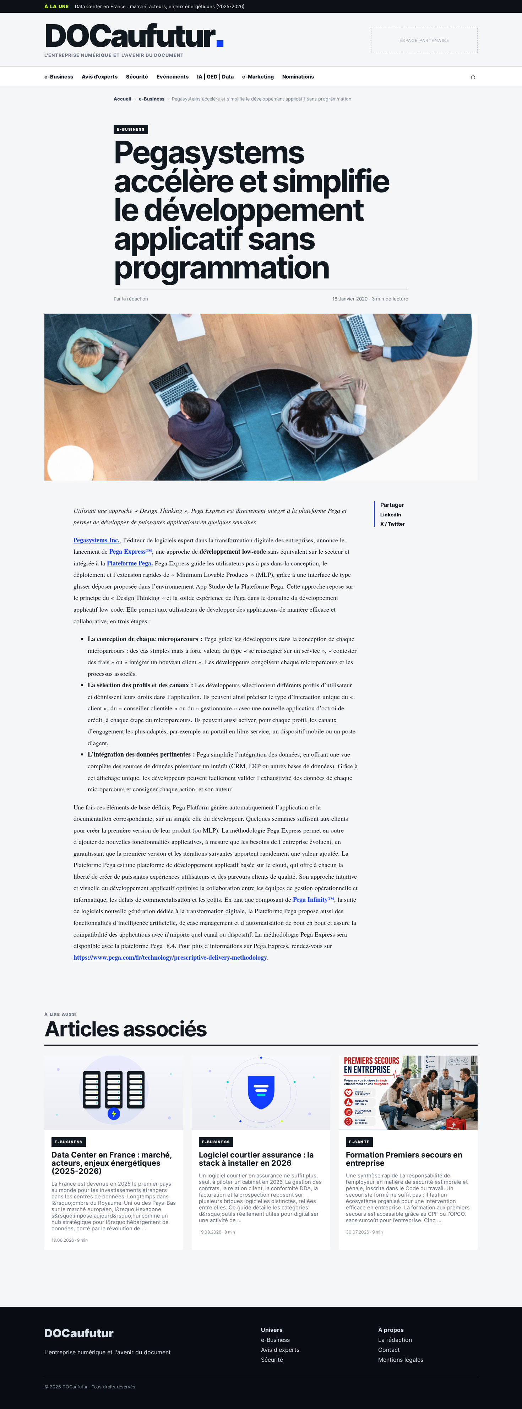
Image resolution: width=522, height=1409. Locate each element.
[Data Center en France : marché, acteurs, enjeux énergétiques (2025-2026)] (113, 1093)
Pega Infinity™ (313, 899)
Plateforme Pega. (130, 563)
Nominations (298, 77)
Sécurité (137, 77)
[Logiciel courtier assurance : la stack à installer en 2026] (261, 1093)
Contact (389, 1349)
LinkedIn (390, 514)
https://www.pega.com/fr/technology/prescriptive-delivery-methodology (170, 957)
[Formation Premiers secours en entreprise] (408, 1093)
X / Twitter (392, 524)
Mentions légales (400, 1359)
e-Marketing (258, 77)
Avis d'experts (100, 77)
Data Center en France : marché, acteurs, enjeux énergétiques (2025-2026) (160, 6)
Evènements (173, 77)
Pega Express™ (130, 551)
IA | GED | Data (215, 77)
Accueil (122, 99)
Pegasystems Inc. (97, 539)
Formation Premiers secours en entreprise (404, 1158)
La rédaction (395, 1339)
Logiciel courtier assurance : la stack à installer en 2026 (256, 1158)
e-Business (58, 77)
